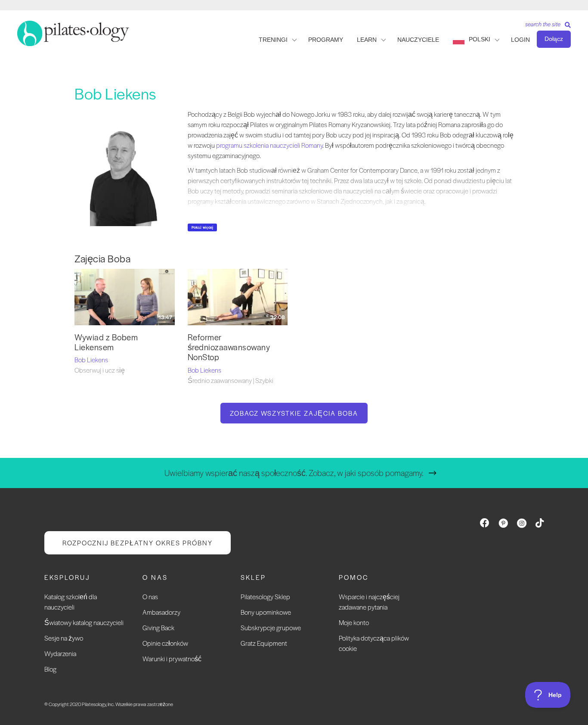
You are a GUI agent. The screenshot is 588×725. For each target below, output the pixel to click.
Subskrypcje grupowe (271, 627)
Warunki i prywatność (171, 658)
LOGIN (520, 39)
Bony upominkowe (266, 611)
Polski (479, 39)
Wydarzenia (60, 653)
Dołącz (554, 38)
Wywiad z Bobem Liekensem (106, 342)
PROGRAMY (325, 39)
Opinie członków (165, 642)
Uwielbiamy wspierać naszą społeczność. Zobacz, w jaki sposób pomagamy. (294, 473)
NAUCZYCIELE (418, 39)
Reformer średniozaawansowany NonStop (229, 347)
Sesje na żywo (63, 637)
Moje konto (354, 622)
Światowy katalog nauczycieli (84, 622)
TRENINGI (273, 39)
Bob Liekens (91, 359)
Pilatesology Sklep (265, 596)
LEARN (367, 39)
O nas (150, 596)
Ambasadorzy (161, 611)
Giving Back (158, 627)
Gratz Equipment (264, 642)
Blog (50, 668)
